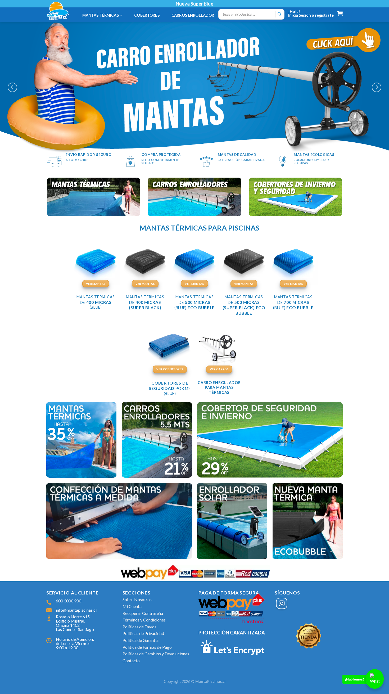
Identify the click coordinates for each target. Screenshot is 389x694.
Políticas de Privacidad (143, 633)
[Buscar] (279, 14)
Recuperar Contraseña (143, 613)
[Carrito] (340, 13)
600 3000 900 (68, 600)
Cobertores (146, 15)
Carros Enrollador (192, 15)
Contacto (131, 660)
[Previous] (12, 87)
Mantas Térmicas (100, 15)
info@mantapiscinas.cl (76, 609)
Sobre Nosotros (137, 599)
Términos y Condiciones (144, 619)
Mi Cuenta (132, 606)
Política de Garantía (141, 640)
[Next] (376, 87)
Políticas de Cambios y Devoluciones (156, 653)
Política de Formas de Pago (147, 647)
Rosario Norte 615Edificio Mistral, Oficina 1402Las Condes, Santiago (75, 623)
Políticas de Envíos (139, 626)
